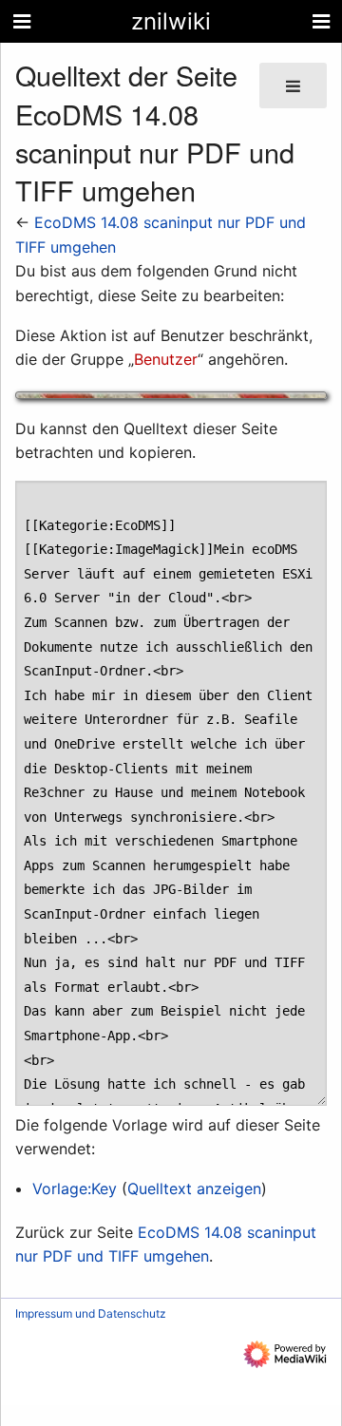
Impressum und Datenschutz (90, 1313)
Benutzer (166, 359)
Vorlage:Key (74, 1188)
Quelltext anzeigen (194, 1188)
